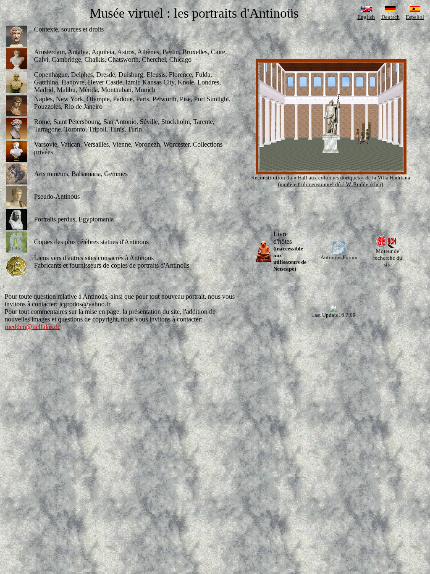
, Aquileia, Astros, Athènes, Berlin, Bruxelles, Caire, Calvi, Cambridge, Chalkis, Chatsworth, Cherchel (130, 55)
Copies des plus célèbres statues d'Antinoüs (91, 241)
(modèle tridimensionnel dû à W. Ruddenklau (329, 184)
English (366, 17)
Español (415, 17)
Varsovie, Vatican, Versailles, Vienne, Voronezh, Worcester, (113, 144)
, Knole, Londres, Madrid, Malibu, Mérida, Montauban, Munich (127, 86)
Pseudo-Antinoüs (57, 196)
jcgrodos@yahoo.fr (84, 304)
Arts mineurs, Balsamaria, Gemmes (81, 173)
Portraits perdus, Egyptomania (74, 219)
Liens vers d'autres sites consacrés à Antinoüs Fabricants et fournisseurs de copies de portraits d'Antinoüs (111, 261)
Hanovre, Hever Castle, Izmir (100, 82)
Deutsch (390, 17)
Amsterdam (49, 51)
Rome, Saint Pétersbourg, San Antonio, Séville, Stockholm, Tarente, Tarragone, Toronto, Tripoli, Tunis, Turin (124, 125)
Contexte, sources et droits (69, 29)
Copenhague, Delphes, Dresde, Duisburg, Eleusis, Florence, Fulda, (123, 74)
